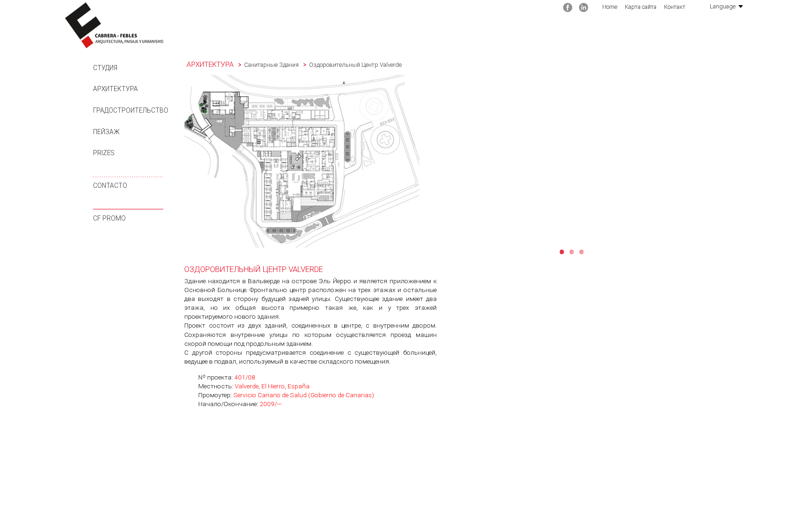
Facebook (567, 7)
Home (609, 6)
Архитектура (115, 89)
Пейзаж (106, 132)
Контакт (674, 6)
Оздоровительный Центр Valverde (355, 64)
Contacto (110, 185)
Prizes (104, 153)
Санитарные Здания (271, 64)
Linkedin (583, 7)
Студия (105, 68)
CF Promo (109, 218)
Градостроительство (130, 110)
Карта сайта (640, 6)
